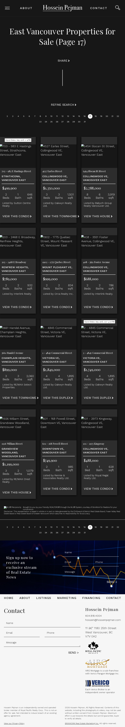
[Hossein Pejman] (62, 8)
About (26, 8)
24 (46, 122)
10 (51, 116)
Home (9, 598)
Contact (98, 8)
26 (57, 122)
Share (62, 60)
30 (79, 122)
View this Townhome (60, 216)
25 (51, 122)
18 (96, 116)
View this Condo (15, 216)
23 (40, 122)
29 (73, 122)
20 (107, 116)
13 (68, 116)
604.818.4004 (93, 615)
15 (79, 116)
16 (85, 116)
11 (57, 116)
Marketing (66, 598)
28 (68, 122)
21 (112, 116)
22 (118, 116)
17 (90, 116)
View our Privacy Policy (14, 723)
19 (101, 116)
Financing (91, 598)
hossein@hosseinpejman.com (103, 619)
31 (85, 122)
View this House (97, 216)
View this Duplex (56, 397)
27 (62, 122)
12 (62, 116)
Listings (43, 598)
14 (74, 116)
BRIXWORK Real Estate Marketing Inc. (82, 723)
